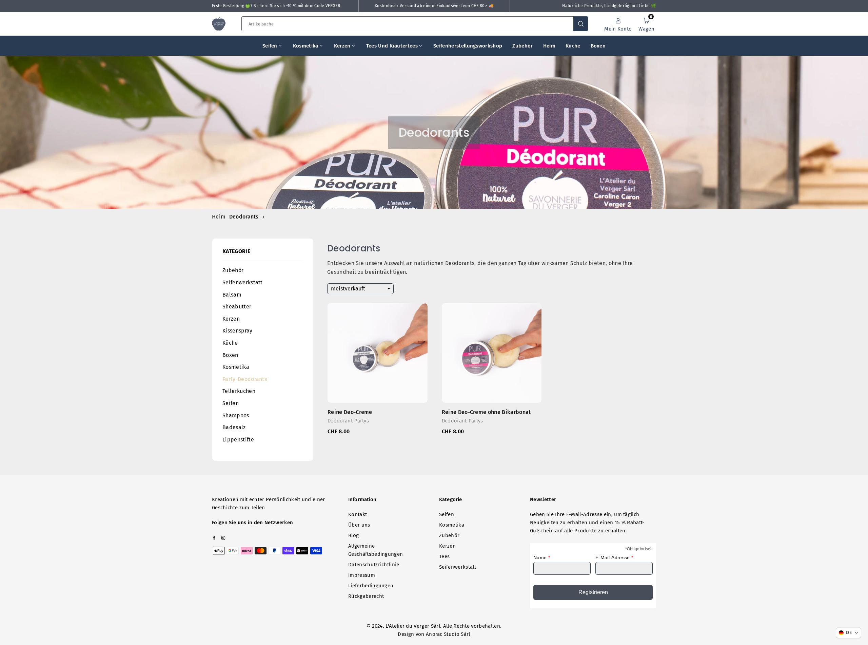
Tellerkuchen (238, 391)
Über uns (359, 525)
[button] (646, 24)
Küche (573, 46)
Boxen (598, 46)
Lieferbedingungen (370, 586)
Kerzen (342, 46)
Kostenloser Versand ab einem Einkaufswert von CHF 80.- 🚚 (434, 5)
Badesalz (234, 427)
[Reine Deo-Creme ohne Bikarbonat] (492, 353)
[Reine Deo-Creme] (378, 353)
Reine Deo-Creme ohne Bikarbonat (486, 416)
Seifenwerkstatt (242, 282)
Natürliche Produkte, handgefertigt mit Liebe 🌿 (609, 5)
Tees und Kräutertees (392, 46)
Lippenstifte (238, 439)
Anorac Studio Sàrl (448, 634)
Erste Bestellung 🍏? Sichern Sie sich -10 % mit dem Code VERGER (276, 5)
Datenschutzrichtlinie (373, 565)
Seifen (269, 46)
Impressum (361, 575)
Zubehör (522, 46)
